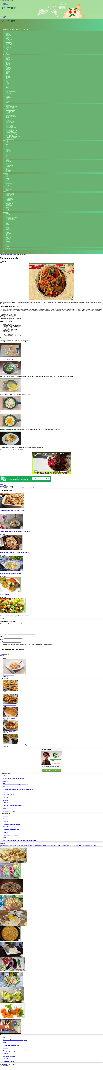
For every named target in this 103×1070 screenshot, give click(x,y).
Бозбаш (8, 32)
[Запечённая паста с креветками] (11, 571)
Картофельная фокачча (9, 718)
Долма (7, 73)
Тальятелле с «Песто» (8, 675)
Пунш (7, 141)
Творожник (8, 242)
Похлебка (8, 42)
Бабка (7, 58)
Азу (6, 55)
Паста (7, 94)
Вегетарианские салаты (12, 106)
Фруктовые (8, 151)
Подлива (8, 100)
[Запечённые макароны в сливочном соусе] (11, 549)
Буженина (8, 67)
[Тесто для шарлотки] (13, 862)
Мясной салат (9, 112)
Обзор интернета (10, 248)
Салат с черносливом (11, 130)
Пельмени (8, 97)
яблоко (95, 845)
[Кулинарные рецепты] (8, 13)
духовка (10, 845)
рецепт (75, 845)
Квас (7, 145)
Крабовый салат (10, 111)
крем (31, 845)
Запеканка (8, 239)
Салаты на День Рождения (13, 134)
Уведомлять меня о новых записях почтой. (13, 649)
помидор (68, 845)
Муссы (7, 184)
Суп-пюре (8, 47)
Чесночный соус (10, 202)
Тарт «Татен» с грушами (9, 731)
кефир (25, 845)
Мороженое (9, 183)
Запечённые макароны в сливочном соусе (14, 552)
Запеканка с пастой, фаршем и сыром (12, 510)
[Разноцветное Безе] (10, 878)
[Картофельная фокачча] (10, 717)
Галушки (8, 69)
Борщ (7, 33)
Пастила (8, 185)
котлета (28, 845)
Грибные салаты (10, 108)
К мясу (7, 207)
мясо (47, 845)
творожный (87, 845)
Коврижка (8, 244)
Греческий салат (10, 107)
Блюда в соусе (9, 203)
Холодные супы (10, 50)
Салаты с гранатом (11, 137)
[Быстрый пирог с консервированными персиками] (10, 940)
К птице (8, 208)
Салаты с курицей (10, 115)
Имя (1, 636)
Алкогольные (9, 157)
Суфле (7, 246)
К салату (8, 210)
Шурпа (7, 52)
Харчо (7, 49)
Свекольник (9, 44)
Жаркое (8, 76)
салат (79, 845)
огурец (49, 845)
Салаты (5, 103)
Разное (5, 247)
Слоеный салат (10, 139)
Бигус (7, 62)
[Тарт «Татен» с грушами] (10, 730)
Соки (7, 155)
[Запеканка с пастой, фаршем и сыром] (12, 507)
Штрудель (8, 236)
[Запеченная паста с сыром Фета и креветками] (13, 613)
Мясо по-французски (11, 91)
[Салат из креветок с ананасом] (11, 986)
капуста (21, 845)
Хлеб (7, 220)
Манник (8, 238)
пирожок (62, 845)
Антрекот (8, 57)
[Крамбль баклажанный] (11, 893)
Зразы (7, 78)
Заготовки (6, 159)
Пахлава (8, 228)
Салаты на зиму (10, 135)
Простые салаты (10, 123)
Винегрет (8, 105)
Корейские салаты (10, 110)
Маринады (8, 200)
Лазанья (8, 84)
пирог (58, 845)
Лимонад (8, 152)
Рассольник (9, 43)
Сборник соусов (10, 193)
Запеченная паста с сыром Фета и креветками (15, 616)
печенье (53, 845)
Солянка (8, 45)
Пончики (8, 241)
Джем (7, 169)
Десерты (5, 173)
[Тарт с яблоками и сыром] (10, 703)
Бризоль (8, 66)
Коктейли (8, 156)
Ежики (7, 74)
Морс (7, 146)
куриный (34, 845)
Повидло (8, 163)
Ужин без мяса (5, 594)
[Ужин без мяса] (10, 592)
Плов (7, 98)
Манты (7, 89)
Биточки (8, 63)
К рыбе (7, 209)
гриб (7, 845)
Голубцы (8, 71)
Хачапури (8, 233)
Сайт (1, 641)
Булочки (8, 225)
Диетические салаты (11, 116)
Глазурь (8, 243)
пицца (65, 845)
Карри (7, 79)
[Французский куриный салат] (11, 909)
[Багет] (10, 690)
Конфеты (8, 179)
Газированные (9, 154)
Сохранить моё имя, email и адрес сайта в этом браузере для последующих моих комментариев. (27, 644)
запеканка (14, 845)
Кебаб (7, 82)
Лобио (7, 87)
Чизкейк (8, 234)
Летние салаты (9, 117)
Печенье (8, 222)
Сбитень (8, 147)
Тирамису (8, 189)
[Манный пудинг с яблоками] (11, 956)
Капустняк (8, 35)
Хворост (8, 223)
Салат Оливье (9, 126)
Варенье (8, 160)
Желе (7, 175)
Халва (7, 190)
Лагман (7, 38)
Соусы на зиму (9, 198)
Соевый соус (9, 195)
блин (1, 845)
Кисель (7, 149)
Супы (4, 30)
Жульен (8, 77)
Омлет (7, 92)
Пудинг (7, 186)
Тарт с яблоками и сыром (9, 705)
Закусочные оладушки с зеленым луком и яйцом (15, 745)
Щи (6, 53)
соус (83, 845)
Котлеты (8, 83)
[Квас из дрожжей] (10, 1033)
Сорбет (7, 188)
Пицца (7, 232)
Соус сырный (9, 197)
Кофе (7, 144)
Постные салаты (10, 122)
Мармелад (8, 181)
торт (92, 845)
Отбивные (8, 93)
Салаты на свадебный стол (13, 136)
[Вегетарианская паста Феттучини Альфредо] (11, 528)
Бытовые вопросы (10, 249)
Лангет (7, 86)
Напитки (5, 140)
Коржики (8, 214)
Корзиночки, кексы (10, 219)
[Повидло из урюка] (12, 1018)
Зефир (7, 176)
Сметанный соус (10, 194)
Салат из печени (10, 125)
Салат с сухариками (11, 127)
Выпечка (5, 212)
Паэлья (7, 96)
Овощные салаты (10, 120)
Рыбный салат (9, 113)
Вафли (7, 213)
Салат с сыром (9, 128)
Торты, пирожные (10, 218)
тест (90, 845)
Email (2, 639)
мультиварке (43, 845)
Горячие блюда (7, 54)
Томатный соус (9, 199)
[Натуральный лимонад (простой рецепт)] (12, 1002)
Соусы (5, 191)
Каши (7, 81)
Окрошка (8, 40)
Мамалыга (8, 88)
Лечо (7, 164)
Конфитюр (8, 161)
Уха (6, 48)
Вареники (8, 68)
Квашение (8, 170)
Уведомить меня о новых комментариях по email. (14, 646)
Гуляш (7, 72)
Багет (4, 691)
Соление (8, 166)
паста (1, 484)
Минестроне (9, 39)
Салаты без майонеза (11, 132)
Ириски (7, 178)
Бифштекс (8, 64)
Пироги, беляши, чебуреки (12, 215)
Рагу (7, 102)
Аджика (8, 168)
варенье (4, 845)
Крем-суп (8, 37)
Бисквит (8, 227)
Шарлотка (8, 237)
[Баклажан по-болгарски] (12, 971)
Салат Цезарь (9, 131)
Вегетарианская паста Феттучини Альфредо (15, 531)
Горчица (8, 204)
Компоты (8, 150)
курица (38, 845)
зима (18, 845)
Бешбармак (9, 60)
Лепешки (8, 229)
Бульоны (8, 34)
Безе (7, 174)
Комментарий (4, 634)
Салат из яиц (9, 118)
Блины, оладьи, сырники (12, 217)
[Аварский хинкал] (13, 925)
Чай (7, 142)
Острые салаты (10, 121)
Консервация (9, 171)
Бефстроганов (9, 59)
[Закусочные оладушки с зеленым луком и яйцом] (10, 743)
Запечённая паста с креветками (10, 573)
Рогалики (8, 224)
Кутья (7, 180)
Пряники (8, 231)
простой (71, 845)
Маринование (9, 165)
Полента (8, 101)
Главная (2, 254)
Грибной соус (9, 205)
